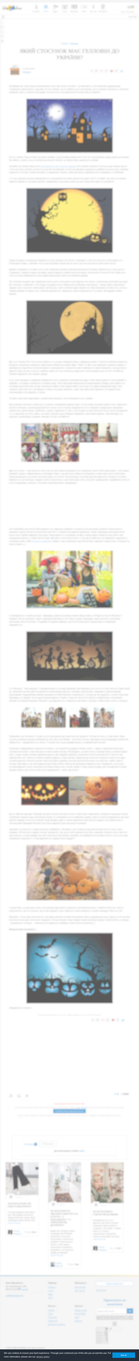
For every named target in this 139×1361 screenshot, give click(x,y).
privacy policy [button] (43, 1357)
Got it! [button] (124, 1355)
